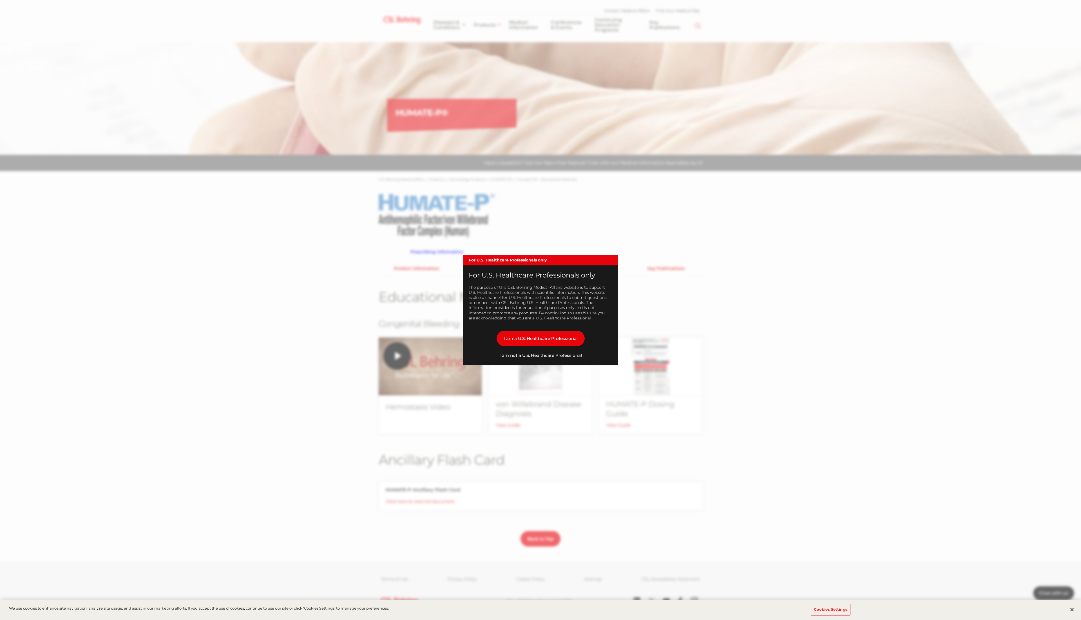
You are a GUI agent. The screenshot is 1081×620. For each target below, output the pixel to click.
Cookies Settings (830, 609)
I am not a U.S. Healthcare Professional (540, 355)
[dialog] (540, 310)
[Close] (1072, 609)
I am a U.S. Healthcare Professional (541, 338)
